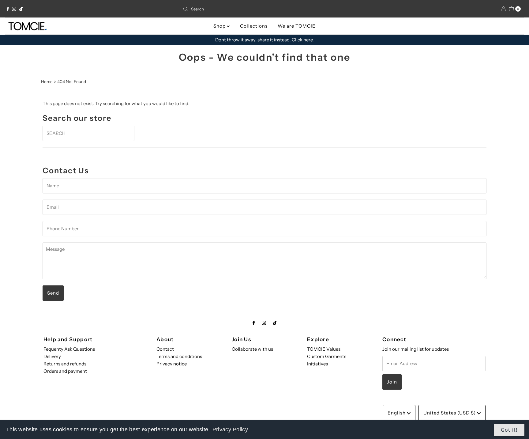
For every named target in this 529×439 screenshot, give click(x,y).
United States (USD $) (450, 413)
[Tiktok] (21, 9)
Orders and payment (65, 371)
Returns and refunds (64, 364)
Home (47, 81)
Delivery (52, 356)
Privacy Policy (230, 429)
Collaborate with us (252, 349)
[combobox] (264, 9)
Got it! (509, 429)
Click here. (303, 40)
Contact (165, 349)
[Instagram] (14, 9)
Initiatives (317, 364)
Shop (220, 26)
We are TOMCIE (297, 26)
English (397, 413)
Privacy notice (171, 364)
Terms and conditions (179, 356)
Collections (254, 26)
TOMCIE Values (323, 349)
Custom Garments (326, 356)
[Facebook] (8, 9)
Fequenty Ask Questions (69, 349)
